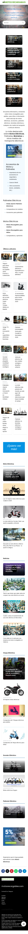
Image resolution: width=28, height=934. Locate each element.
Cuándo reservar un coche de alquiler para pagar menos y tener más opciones (12, 924)
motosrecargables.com (13, 886)
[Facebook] (3, 871)
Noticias (6, 558)
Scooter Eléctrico (9, 755)
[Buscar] (22, 22)
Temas (3, 902)
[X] (7, 871)
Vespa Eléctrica (9, 653)
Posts (3, 900)
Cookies (4, 895)
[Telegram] (24, 871)
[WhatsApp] (16, 871)
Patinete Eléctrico (9, 801)
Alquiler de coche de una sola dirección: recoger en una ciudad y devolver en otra (12, 915)
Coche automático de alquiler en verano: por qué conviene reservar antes (12, 921)
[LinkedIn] (20, 871)
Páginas (4, 903)
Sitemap (4, 897)
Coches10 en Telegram (7, 891)
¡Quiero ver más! (14, 447)
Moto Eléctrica (8, 464)
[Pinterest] (12, 871)
